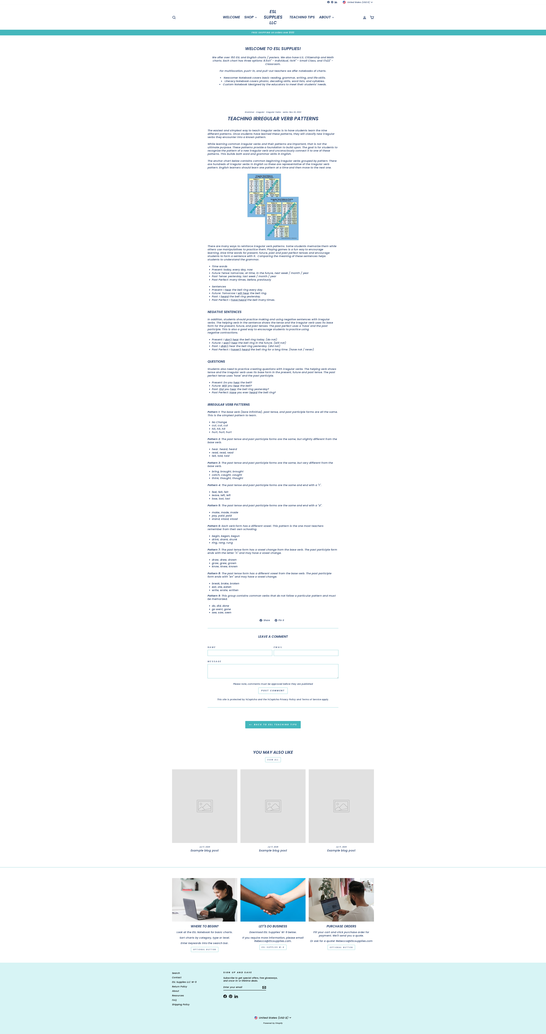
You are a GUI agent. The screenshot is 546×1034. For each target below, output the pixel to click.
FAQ (174, 1000)
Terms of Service (311, 699)
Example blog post (205, 850)
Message (215, 661)
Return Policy (179, 986)
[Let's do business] (273, 900)
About (325, 17)
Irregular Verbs (273, 112)
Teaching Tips (302, 17)
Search (176, 973)
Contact (176, 977)
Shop (249, 17)
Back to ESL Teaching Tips (275, 724)
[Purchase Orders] (341, 900)
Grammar (249, 112)
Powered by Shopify (273, 1023)
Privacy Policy (288, 699)
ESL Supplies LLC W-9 (184, 982)
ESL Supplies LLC (273, 17)
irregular (260, 112)
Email (278, 647)
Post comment (273, 690)
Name (212, 647)
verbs (285, 112)
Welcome (231, 17)
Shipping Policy (181, 1004)
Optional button (204, 949)
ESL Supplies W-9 (273, 947)
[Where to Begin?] (204, 900)
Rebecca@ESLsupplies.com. (273, 941)
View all (273, 760)
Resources (178, 995)
